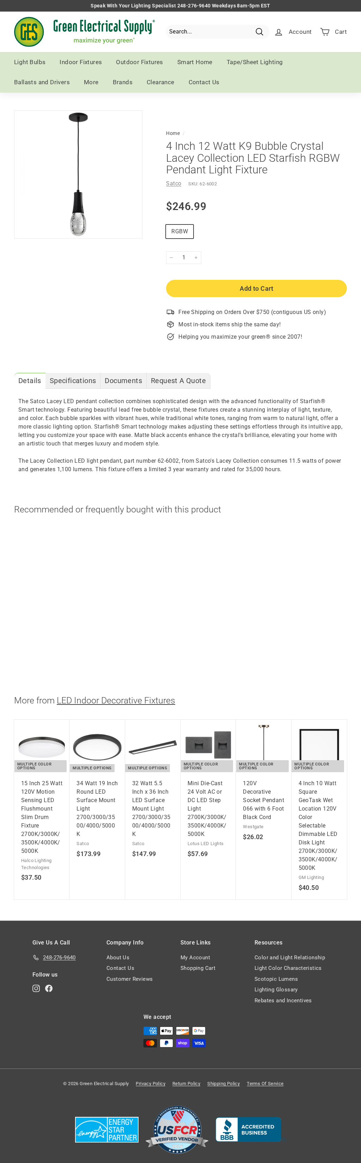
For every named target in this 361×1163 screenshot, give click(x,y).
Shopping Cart (197, 968)
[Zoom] (78, 174)
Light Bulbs (29, 62)
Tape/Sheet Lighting (255, 62)
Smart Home (195, 62)
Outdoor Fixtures (139, 62)
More (91, 82)
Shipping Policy (223, 1083)
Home (173, 133)
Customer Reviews (129, 979)
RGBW (179, 231)
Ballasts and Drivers (42, 82)
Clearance (161, 82)
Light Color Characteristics (288, 968)
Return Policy (186, 1083)
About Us (117, 957)
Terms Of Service (265, 1083)
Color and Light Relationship (290, 957)
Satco (173, 183)
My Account (195, 957)
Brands (123, 82)
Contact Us (204, 82)
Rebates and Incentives (283, 1000)
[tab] (29, 381)
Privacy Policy (150, 1083)
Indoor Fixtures (81, 62)
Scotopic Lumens (276, 979)
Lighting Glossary (276, 989)
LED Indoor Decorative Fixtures (116, 700)
